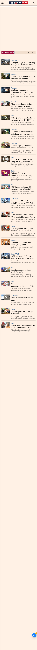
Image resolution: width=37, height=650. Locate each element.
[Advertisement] (18, 25)
